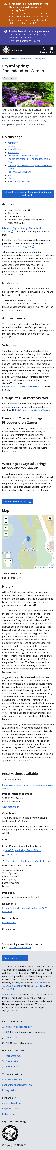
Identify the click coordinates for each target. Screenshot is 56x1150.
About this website (11, 1103)
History (11, 178)
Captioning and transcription (17, 1084)
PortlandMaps (48, 567)
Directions (13, 145)
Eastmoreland (9, 922)
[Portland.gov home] (13, 50)
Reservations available (19, 181)
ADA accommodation (12, 1079)
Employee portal (10, 1108)
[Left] (6, 561)
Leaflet (39, 567)
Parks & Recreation (21, 58)
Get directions (9, 806)
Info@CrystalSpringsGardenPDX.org (20, 386)
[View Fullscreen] (6, 534)
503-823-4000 (37, 985)
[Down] (8, 565)
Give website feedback (20, 947)
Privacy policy (9, 1090)
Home (5, 58)
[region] (28, 542)
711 (12, 989)
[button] (43, 50)
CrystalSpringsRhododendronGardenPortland (28, 861)
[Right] (10, 561)
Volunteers (13, 152)
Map (10, 175)
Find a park (39, 58)
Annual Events (15, 149)
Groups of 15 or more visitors (23, 155)
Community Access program (16, 246)
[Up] (8, 556)
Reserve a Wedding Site (19, 171)
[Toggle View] (50, 518)
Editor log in (8, 1113)
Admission (13, 142)
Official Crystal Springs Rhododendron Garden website (28, 193)
